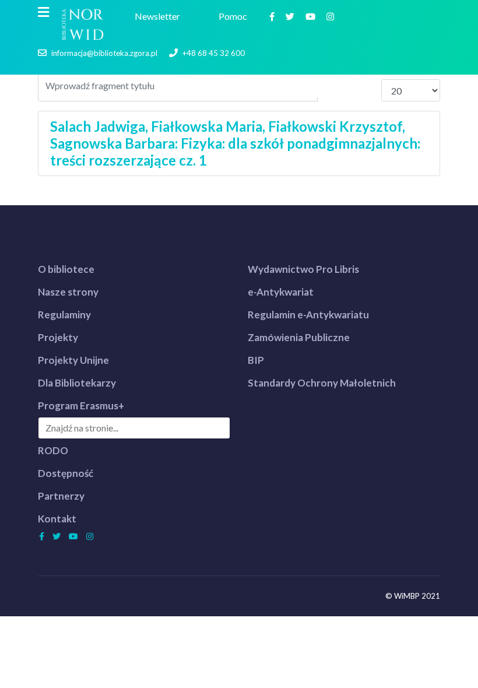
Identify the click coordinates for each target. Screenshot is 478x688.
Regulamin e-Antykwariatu (308, 314)
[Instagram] (331, 16)
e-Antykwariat (281, 292)
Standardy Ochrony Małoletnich (322, 383)
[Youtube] (311, 16)
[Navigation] (43, 12)
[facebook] (273, 16)
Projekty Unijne (73, 360)
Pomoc (235, 16)
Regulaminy (64, 314)
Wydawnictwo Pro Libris (303, 269)
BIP (256, 360)
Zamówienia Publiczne (299, 337)
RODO (53, 450)
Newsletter (159, 16)
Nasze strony (68, 292)
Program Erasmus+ (81, 405)
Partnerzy (61, 496)
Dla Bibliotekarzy (77, 383)
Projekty (58, 337)
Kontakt (57, 519)
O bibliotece (66, 269)
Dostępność (65, 473)
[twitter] (291, 16)
